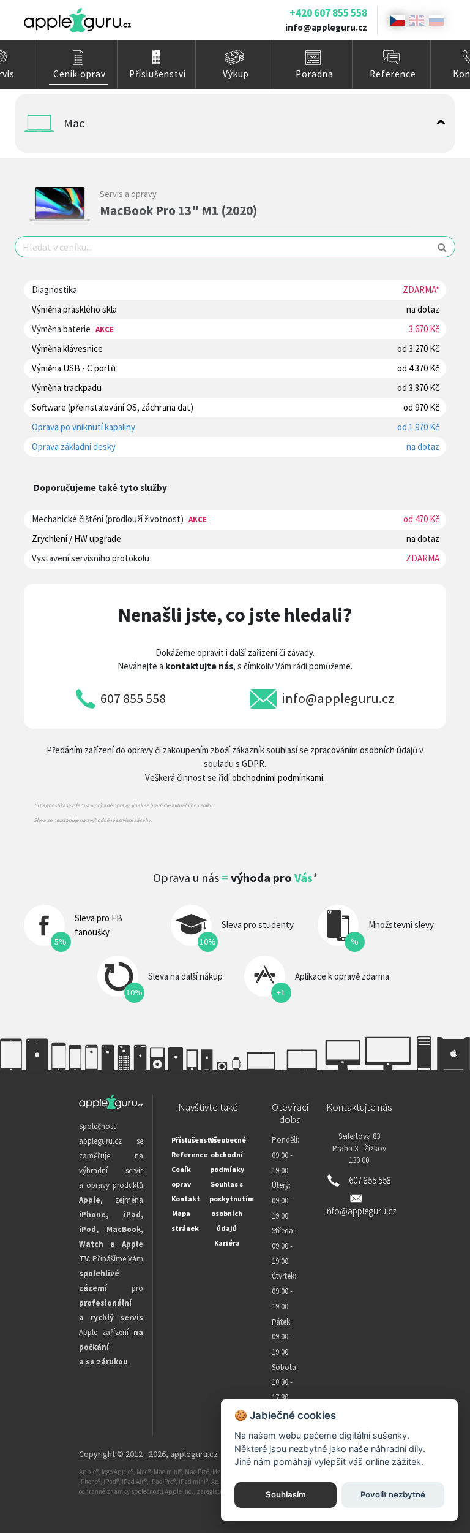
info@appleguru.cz (326, 27)
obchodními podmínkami (277, 777)
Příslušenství (157, 74)
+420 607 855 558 (328, 13)
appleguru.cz (194, 1453)
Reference (393, 74)
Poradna (315, 74)
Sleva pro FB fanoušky (98, 925)
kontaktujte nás (199, 666)
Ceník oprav (79, 74)
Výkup (236, 74)
